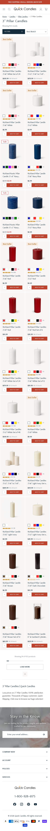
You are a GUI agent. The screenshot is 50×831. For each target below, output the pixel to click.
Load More (25, 667)
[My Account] (40, 9)
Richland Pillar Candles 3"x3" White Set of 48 (12, 430)
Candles (12, 17)
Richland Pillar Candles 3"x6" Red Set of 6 (37, 328)
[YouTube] (35, 804)
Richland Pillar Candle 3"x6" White (11, 123)
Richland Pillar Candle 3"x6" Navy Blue (36, 175)
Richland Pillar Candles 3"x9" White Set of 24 (12, 379)
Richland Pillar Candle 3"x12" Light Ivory (11, 533)
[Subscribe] (43, 734)
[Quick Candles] (25, 9)
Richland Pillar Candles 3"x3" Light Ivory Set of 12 (37, 533)
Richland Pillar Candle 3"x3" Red (36, 277)
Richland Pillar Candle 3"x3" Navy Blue (36, 226)
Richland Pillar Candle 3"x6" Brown (11, 584)
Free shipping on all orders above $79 (25, 2)
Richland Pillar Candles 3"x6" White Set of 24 (12, 72)
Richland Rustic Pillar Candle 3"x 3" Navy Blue (11, 226)
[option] (4, 64)
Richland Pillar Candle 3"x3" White (36, 123)
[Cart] (46, 9)
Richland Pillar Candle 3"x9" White (36, 430)
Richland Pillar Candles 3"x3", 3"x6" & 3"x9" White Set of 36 (37, 73)
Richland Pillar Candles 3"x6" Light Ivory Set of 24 (37, 482)
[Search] (9, 9)
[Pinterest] (28, 804)
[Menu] (3, 9)
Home (4, 17)
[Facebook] (14, 804)
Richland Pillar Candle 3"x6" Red (11, 277)
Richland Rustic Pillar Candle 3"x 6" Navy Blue (11, 175)
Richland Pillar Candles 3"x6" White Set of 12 (37, 379)
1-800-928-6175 (25, 796)
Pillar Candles (23, 17)
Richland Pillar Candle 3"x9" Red (11, 328)
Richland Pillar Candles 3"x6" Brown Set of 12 (12, 635)
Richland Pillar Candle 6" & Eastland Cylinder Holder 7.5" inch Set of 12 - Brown (37, 635)
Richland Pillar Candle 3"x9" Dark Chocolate (36, 584)
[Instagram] (21, 804)
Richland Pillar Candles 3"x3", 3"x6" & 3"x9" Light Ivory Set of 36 (12, 482)
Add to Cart (14, 83)
